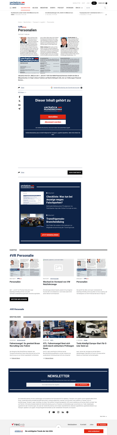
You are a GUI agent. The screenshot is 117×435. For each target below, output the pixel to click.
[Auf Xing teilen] (19, 108)
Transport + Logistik (39, 22)
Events (52, 8)
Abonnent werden (53, 122)
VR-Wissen (69, 8)
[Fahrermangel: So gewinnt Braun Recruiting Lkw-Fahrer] (25, 329)
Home (20, 22)
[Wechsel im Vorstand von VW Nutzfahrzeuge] (58, 267)
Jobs (88, 3)
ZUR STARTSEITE (75, 172)
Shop (83, 3)
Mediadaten (72, 425)
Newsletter (76, 3)
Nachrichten (25, 8)
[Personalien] (25, 267)
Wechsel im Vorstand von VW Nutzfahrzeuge (56, 283)
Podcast (61, 8)
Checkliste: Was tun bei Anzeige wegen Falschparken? (59, 199)
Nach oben (102, 416)
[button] (58, 426)
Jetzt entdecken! (94, 431)
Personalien (15, 282)
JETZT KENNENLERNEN (50, 235)
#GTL (51, 340)
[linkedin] (63, 412)
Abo (94, 3)
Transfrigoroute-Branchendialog (55, 220)
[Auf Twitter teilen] (19, 101)
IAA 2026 (35, 8)
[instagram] (58, 412)
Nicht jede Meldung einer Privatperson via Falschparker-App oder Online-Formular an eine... (61, 207)
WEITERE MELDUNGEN (19, 299)
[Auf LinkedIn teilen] (19, 104)
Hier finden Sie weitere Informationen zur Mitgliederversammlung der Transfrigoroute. (60, 226)
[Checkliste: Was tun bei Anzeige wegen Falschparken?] (32, 198)
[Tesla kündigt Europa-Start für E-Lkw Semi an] (91, 329)
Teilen (22, 87)
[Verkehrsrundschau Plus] (22, 27)
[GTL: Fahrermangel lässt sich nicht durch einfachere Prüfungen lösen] (58, 329)
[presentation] (106, 14)
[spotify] (67, 412)
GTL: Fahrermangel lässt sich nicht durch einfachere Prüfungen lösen (58, 346)
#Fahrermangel (21, 340)
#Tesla (85, 340)
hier (53, 134)
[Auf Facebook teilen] (19, 96)
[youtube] (54, 412)
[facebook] (49, 412)
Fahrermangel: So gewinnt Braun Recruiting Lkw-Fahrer (25, 344)
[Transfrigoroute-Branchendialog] (32, 220)
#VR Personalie (22, 256)
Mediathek (44, 8)
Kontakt (83, 425)
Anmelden (53, 117)
